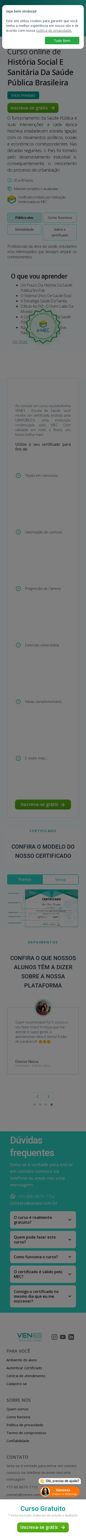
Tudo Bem (62, 40)
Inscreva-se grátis (39, 1527)
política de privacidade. (54, 30)
